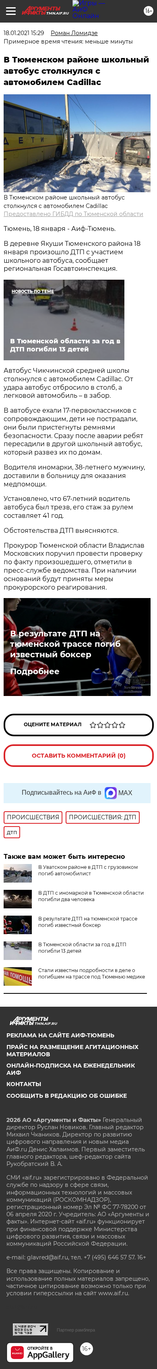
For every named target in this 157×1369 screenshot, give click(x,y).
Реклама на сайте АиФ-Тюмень (60, 1035)
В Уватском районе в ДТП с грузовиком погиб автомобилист (88, 870)
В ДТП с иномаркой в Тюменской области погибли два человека (91, 896)
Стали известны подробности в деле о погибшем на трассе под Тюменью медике (91, 973)
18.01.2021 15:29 (24, 33)
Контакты (23, 1084)
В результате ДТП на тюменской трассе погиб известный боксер (65, 644)
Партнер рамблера (76, 1329)
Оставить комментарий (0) (79, 755)
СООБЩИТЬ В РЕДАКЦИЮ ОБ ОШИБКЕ (66, 1095)
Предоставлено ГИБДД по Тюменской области (73, 214)
